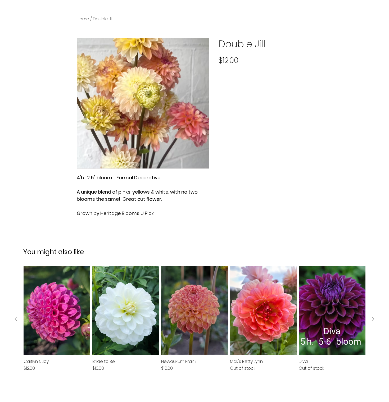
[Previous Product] (16, 319)
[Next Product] (373, 319)
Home (83, 19)
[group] (194, 319)
